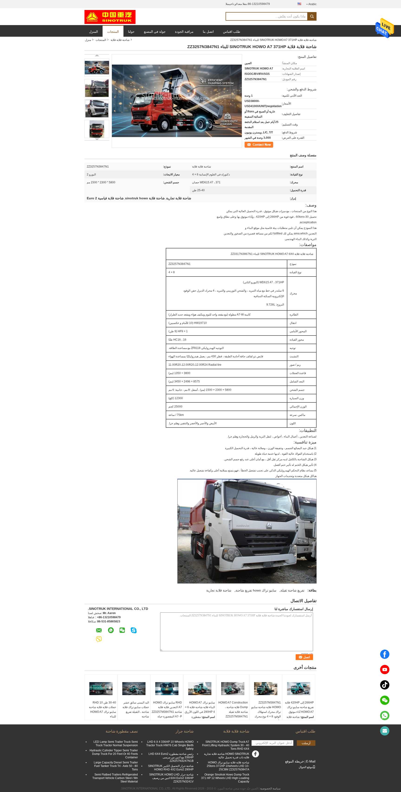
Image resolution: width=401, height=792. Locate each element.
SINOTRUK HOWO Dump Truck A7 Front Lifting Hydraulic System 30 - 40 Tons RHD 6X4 (225, 745)
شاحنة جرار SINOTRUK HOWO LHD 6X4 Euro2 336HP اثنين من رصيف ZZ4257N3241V (171, 778)
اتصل (270, 144)
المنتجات (113, 31)
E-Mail (310, 761)
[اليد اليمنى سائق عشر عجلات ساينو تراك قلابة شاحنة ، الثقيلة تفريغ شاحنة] (134, 688)
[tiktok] (384, 685)
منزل (88, 40)
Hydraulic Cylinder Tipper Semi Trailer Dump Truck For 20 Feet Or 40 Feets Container (114, 754)
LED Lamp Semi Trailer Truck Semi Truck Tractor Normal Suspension (116, 743)
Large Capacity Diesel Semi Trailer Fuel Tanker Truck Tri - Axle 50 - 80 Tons (116, 766)
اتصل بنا (208, 31)
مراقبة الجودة (184, 31)
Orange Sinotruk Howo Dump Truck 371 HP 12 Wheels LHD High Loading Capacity (225, 778)
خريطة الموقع (294, 761)
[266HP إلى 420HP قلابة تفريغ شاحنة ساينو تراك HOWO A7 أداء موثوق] (298, 688)
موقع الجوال (306, 767)
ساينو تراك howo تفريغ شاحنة (256, 590)
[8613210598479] (384, 715)
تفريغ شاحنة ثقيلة (292, 590)
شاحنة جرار (185, 731)
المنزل (93, 31)
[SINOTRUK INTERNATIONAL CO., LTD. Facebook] (256, 755)
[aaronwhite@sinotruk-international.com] (384, 731)
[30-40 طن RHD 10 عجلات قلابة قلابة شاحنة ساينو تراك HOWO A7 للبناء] (101, 688)
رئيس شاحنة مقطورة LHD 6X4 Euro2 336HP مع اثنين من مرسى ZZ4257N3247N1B (171, 757)
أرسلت (306, 743)
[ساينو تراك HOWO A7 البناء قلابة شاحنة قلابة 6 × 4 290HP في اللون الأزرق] (200, 688)
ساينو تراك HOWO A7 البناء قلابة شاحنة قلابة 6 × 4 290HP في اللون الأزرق (200, 707)
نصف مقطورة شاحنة (122, 731)
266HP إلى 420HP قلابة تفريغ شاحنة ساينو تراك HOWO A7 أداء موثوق (299, 707)
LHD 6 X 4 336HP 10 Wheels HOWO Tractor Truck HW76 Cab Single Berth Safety (170, 745)
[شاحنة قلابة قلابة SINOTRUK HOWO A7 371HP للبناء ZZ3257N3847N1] (96, 68)
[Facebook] (384, 654)
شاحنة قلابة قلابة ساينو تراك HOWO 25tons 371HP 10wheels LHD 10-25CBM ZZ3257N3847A (228, 766)
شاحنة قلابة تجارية (218, 590)
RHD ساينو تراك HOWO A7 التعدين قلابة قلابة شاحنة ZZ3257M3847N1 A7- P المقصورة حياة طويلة (167, 712)
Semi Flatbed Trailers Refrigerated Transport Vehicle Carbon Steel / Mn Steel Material (115, 778)
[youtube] (384, 669)
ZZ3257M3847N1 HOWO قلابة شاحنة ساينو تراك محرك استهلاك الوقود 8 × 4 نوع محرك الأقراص (266, 712)
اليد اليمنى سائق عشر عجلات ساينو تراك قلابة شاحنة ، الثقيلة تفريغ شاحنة (136, 709)
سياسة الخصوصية (270, 788)
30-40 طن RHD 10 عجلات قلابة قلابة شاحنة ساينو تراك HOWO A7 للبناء (102, 709)
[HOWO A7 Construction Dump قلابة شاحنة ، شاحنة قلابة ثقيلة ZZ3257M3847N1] (233, 688)
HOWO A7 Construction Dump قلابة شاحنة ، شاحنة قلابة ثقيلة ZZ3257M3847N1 (233, 709)
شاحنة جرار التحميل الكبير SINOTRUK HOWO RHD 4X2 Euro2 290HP (171, 767)
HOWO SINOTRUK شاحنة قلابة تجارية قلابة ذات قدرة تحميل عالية (226, 755)
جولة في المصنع (155, 31)
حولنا (131, 31)
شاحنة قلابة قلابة (120, 40)
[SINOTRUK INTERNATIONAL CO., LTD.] (110, 16)
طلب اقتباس (231, 31)
